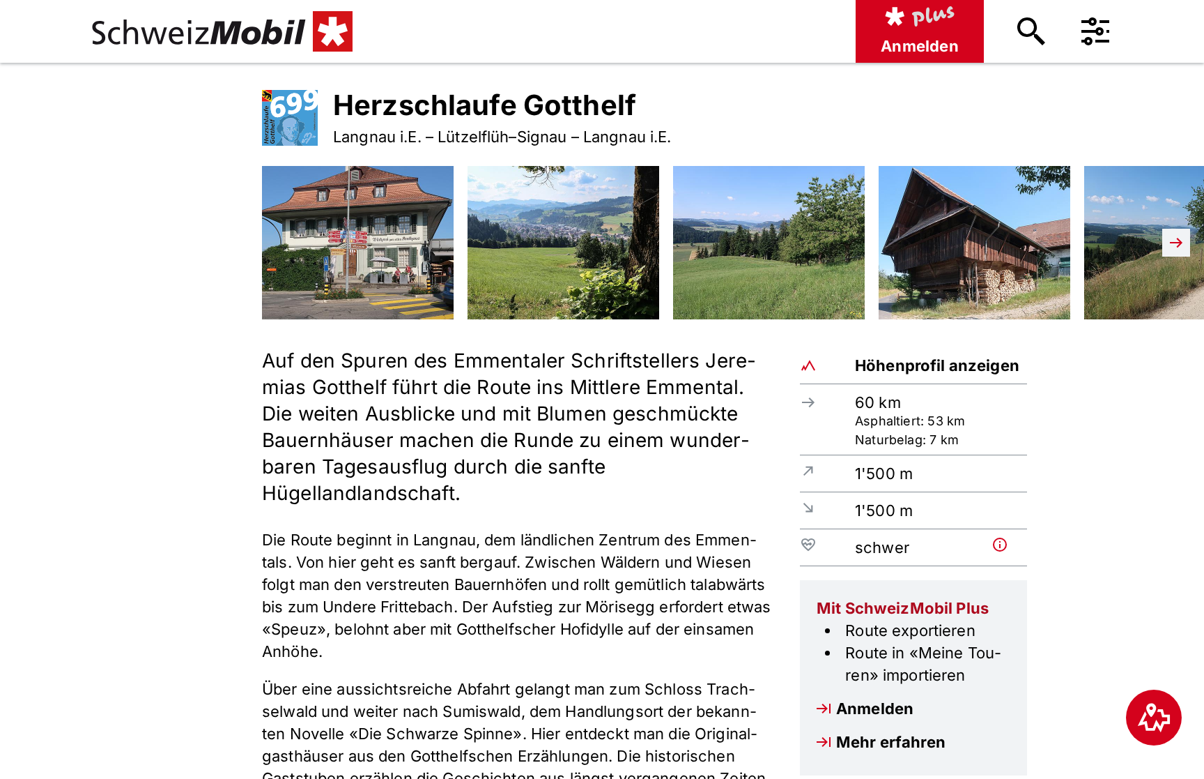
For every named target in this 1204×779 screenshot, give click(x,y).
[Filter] (1095, 31)
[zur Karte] (1154, 718)
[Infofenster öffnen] (1007, 544)
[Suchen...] (1031, 31)
